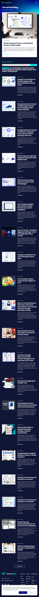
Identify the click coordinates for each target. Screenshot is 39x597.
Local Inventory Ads (17, 68)
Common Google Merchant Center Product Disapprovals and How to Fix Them (26, 358)
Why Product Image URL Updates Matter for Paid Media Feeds (26, 158)
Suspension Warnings (12, 71)
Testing (24, 69)
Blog (32, 578)
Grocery (4, 71)
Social (32, 68)
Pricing (32, 583)
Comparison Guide (33, 581)
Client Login (28, 576)
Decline (31, 592)
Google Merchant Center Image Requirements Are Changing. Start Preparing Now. (27, 107)
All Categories (5, 68)
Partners (28, 581)
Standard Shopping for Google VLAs (26, 382)
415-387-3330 (6, 578)
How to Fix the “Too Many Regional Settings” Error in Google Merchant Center (27, 233)
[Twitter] (8, 584)
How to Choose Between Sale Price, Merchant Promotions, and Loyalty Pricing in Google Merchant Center (27, 306)
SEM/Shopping (26, 68)
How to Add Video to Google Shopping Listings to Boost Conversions (25, 430)
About (32, 576)
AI (10, 68)
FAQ (27, 583)
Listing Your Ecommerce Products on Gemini (26, 478)
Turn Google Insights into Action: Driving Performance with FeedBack (25, 207)
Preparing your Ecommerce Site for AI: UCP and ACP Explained (26, 524)
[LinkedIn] (2, 584)
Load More (19, 566)
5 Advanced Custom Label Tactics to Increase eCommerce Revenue (27, 405)
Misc (34, 69)
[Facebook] (5, 584)
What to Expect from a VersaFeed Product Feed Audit (18, 44)
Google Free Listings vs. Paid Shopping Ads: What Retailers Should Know (26, 82)
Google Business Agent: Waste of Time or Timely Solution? (26, 455)
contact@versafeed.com (8, 580)
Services (22, 578)
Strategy (29, 69)
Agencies (22, 582)
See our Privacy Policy (14, 589)
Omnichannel (10, 69)
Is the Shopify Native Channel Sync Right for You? (26, 281)
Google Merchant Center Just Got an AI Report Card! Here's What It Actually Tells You (27, 133)
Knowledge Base (28, 579)
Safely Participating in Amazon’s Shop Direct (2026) (26, 548)
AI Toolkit (22, 580)
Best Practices (18, 69)
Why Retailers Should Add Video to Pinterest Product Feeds (26, 333)
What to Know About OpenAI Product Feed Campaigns (25, 182)
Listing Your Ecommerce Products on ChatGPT (26, 501)
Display (4, 69)
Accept (23, 592)
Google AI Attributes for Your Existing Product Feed (26, 257)
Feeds (22, 576)
